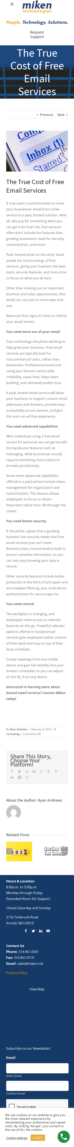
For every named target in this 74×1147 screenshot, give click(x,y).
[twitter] (33, 930)
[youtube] (48, 930)
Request (37, 32)
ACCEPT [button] (38, 1137)
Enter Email (14, 1076)
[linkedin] (40, 930)
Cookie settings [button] (17, 1138)
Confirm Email (15, 1093)
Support (37, 36)
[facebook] (26, 930)
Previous (46, 114)
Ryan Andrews (18, 729)
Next (61, 114)
